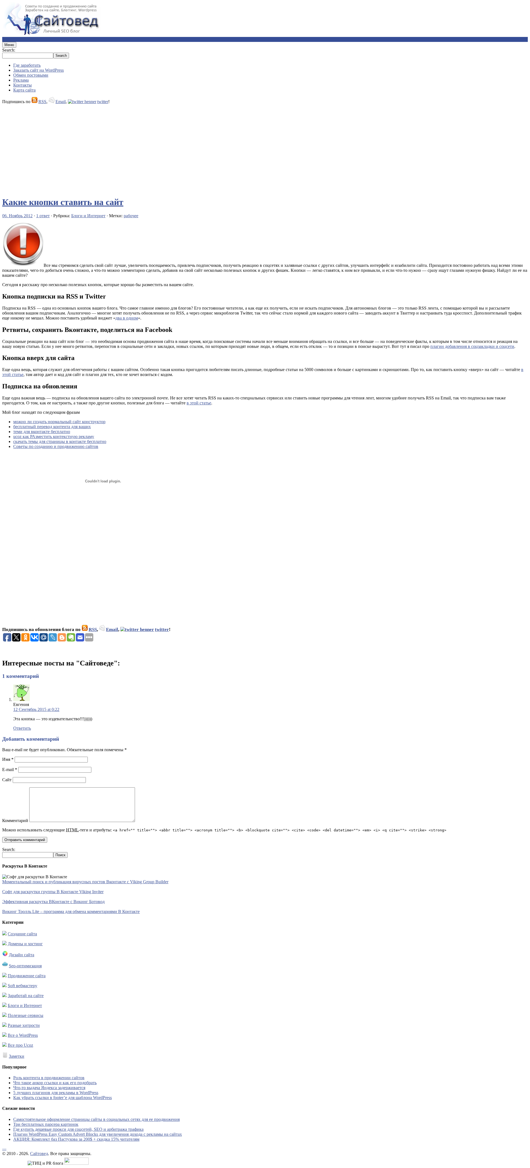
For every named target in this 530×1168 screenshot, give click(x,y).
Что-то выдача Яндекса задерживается (49, 1087)
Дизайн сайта (21, 954)
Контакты (22, 85)
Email (60, 101)
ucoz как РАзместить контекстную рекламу (53, 436)
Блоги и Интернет (88, 215)
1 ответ (43, 215)
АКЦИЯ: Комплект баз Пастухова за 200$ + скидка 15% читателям (76, 1139)
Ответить (22, 728)
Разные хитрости (24, 1025)
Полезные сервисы (25, 1015)
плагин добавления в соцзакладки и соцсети (472, 346)
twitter (102, 101)
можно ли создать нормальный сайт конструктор (59, 421)
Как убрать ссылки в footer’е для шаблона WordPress (62, 1097)
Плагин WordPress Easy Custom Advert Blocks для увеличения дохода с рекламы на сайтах (97, 1134)
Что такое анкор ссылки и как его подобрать (55, 1082)
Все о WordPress (23, 1035)
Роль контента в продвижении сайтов (48, 1077)
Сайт (7, 779)
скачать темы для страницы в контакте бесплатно (59, 441)
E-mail (9, 769)
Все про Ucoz (20, 1045)
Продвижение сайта (27, 975)
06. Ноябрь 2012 (17, 215)
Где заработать (27, 65)
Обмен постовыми (30, 75)
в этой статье (199, 403)
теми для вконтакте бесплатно (41, 431)
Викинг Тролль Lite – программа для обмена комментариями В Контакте (71, 911)
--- (4, 1148)
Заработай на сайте (26, 995)
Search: (8, 50)
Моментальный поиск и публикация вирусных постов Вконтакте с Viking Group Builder (85, 881)
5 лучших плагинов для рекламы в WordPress (55, 1092)
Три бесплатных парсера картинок (45, 1124)
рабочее (131, 215)
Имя (8, 759)
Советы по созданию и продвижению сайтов (55, 446)
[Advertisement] (167, 147)
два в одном (126, 318)
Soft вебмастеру (22, 985)
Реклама (21, 80)
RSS (42, 101)
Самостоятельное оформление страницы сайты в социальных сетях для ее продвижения (96, 1119)
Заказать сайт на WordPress (38, 70)
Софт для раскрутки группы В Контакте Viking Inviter (53, 891)
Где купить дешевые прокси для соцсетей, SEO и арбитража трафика (78, 1129)
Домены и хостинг (25, 943)
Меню (9, 45)
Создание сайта (22, 933)
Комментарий (15, 820)
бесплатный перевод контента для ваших (52, 426)
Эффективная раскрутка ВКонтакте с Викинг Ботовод (53, 901)
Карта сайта (24, 90)
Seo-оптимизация (25, 965)
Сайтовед (39, 1153)
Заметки (16, 1056)
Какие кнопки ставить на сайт (62, 202)
